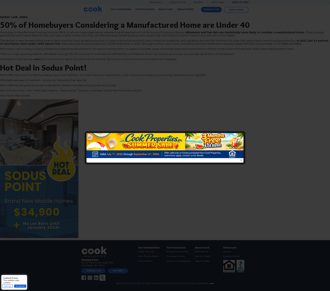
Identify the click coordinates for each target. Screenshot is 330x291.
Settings (7, 286)
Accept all (20, 286)
